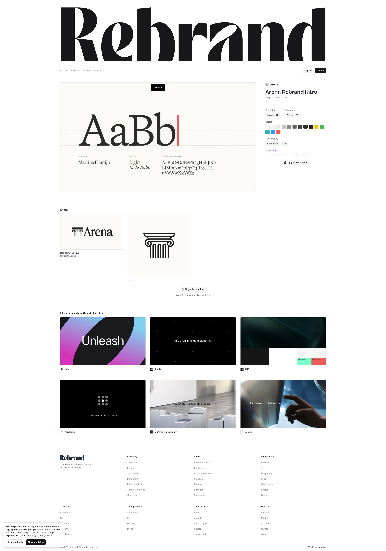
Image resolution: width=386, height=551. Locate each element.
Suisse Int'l (200, 534)
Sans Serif (132, 512)
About (97, 70)
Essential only (15, 542)
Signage (198, 479)
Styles (63, 506)
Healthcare (267, 484)
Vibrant (265, 512)
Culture (265, 495)
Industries (266, 456)
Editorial (198, 489)
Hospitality (266, 473)
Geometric (65, 512)
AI (262, 468)
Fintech (265, 462)
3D (61, 518)
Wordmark (65, 534)
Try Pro (320, 70)
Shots (86, 70)
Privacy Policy (134, 484)
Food (263, 479)
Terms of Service (136, 489)
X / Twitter (132, 473)
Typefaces (200, 506)
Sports (264, 489)
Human (265, 529)
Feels (264, 506)
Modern (265, 518)
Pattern (64, 529)
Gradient (65, 523)
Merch (197, 484)
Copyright (132, 495)
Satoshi (198, 529)
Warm (264, 534)
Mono (130, 529)
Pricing (130, 468)
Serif (129, 518)
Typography (133, 506)
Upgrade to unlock (297, 162)
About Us (132, 462)
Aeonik (197, 518)
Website (290, 115)
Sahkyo (322, 547)
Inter (196, 512)
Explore (271, 115)
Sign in (308, 70)
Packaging (199, 468)
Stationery (199, 495)
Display (131, 523)
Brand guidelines (203, 473)
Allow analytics (36, 542)
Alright (268, 97)
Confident (266, 523)
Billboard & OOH (202, 462)
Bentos (75, 70)
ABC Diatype (200, 523)
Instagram (132, 479)
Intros (63, 70)
